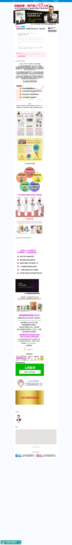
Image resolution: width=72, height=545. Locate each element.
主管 (26, 39)
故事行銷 (38, 39)
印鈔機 (37, 37)
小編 (39, 41)
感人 (22, 37)
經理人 (36, 41)
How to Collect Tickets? (21, 56)
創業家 (23, 39)
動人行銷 (26, 37)
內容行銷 (23, 41)
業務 (42, 37)
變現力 (42, 39)
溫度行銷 (30, 39)
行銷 (40, 37)
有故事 (33, 41)
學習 (33, 37)
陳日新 (29, 41)
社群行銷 (20, 39)
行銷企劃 (30, 37)
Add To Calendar (33, 33)
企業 (42, 41)
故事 (26, 41)
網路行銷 (34, 39)
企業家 (19, 37)
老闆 (19, 41)
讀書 (19, 43)
